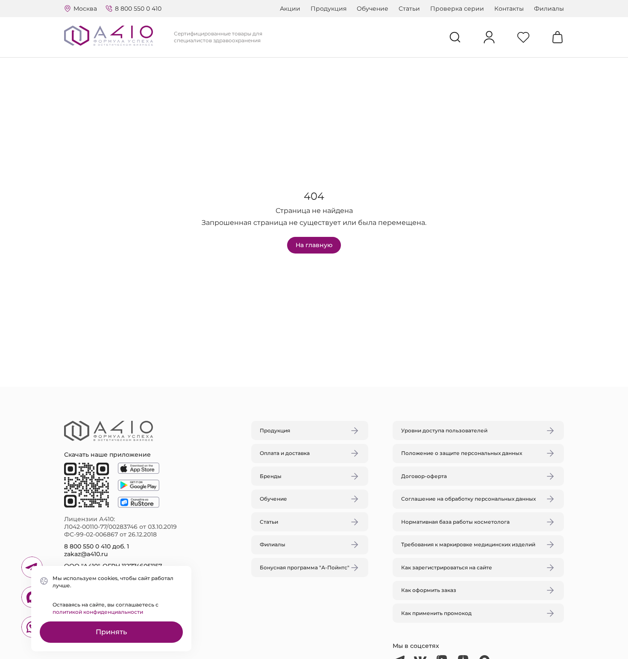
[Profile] (489, 37)
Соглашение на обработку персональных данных (468, 499)
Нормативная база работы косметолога (455, 522)
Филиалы (549, 8)
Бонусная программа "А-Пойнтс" (304, 567)
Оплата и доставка (285, 453)
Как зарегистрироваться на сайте (446, 567)
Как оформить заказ (428, 590)
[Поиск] (455, 37)
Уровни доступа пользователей (444, 430)
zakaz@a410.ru (86, 554)
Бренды (271, 476)
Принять (111, 632)
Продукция (328, 8)
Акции (290, 8)
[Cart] (557, 37)
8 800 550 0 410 (138, 8)
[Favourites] (523, 37)
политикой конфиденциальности (98, 612)
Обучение (372, 8)
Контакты (509, 8)
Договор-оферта (424, 476)
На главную (314, 245)
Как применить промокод (436, 613)
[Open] (413, 289)
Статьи (409, 8)
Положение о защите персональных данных (461, 453)
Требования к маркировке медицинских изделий (468, 544)
